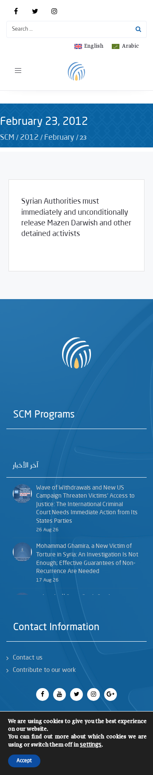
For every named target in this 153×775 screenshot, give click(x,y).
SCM (7, 137)
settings (91, 745)
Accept (24, 760)
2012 (29, 137)
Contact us (27, 658)
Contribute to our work (44, 670)
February (59, 137)
